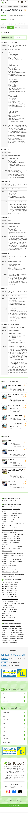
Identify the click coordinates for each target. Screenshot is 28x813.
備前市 (8, 632)
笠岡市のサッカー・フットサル (9, 511)
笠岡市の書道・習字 (7, 551)
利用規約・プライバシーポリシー (11, 802)
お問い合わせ (6, 800)
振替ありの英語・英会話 (8, 613)
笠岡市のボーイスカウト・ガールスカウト (12, 546)
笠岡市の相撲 (20, 553)
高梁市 (20, 630)
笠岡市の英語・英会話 (7, 530)
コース (10, 27)
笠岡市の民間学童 (6, 572)
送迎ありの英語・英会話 (8, 620)
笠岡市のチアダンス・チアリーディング (11, 542)
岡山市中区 (18, 626)
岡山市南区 (11, 628)
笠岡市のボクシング (7, 557)
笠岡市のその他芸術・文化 (8, 576)
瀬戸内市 (13, 632)
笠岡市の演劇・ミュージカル (9, 553)
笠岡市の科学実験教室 (15, 540)
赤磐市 (17, 632)
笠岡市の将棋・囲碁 (7, 561)
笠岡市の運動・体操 (7, 509)
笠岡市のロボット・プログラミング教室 (11, 559)
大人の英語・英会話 (7, 605)
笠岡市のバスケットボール (8, 519)
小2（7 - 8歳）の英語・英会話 (9, 592)
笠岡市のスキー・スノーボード (9, 527)
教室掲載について (14, 800)
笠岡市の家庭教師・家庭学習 (9, 565)
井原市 (12, 630)
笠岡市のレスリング (7, 563)
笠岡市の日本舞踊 (6, 567)
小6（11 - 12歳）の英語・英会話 (10, 601)
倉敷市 (16, 628)
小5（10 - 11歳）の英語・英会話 (10, 599)
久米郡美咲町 (5, 642)
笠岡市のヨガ (5, 532)
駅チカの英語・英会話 (7, 615)
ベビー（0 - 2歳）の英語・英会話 (10, 582)
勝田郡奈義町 (20, 638)
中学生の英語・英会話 (7, 603)
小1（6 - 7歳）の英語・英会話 (9, 590)
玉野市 (3, 630)
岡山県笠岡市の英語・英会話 (9, 501)
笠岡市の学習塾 (13, 532)
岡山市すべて (5, 626)
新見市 (3, 632)
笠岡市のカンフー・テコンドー (9, 569)
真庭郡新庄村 (20, 636)
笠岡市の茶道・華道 (17, 561)
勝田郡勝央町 (13, 638)
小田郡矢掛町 (13, 636)
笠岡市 (8, 630)
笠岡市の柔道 (5, 540)
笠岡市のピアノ (15, 517)
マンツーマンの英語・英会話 (9, 611)
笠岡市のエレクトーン (7, 521)
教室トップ (3, 27)
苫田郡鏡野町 (5, 638)
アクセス (24, 27)
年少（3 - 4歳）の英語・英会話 (9, 584)
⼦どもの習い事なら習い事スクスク (14, 805)
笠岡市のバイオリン (7, 534)
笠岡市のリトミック (18, 530)
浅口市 (8, 634)
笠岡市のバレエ (15, 536)
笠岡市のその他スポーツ (8, 574)
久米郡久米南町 (14, 640)
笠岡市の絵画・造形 (19, 555)
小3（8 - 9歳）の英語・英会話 (9, 594)
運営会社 (22, 802)
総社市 (16, 630)
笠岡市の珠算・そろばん (8, 555)
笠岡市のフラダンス (7, 548)
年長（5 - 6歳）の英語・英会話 (9, 588)
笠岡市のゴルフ (13, 515)
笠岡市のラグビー (6, 517)
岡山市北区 (12, 626)
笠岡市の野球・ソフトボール (17, 513)
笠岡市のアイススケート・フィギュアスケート (13, 523)
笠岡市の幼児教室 (6, 536)
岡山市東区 (4, 628)
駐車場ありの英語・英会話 (8, 618)
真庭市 (21, 632)
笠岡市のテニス (6, 513)
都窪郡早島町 (21, 634)
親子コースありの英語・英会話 (9, 609)
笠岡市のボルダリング (18, 534)
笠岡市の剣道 (5, 544)
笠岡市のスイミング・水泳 (8, 506)
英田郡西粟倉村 (6, 640)
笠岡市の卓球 (5, 515)
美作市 (3, 634)
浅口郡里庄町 (5, 636)
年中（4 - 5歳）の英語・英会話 (9, 586)
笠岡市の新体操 (16, 509)
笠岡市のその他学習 (19, 574)
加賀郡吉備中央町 (14, 642)
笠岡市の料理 (15, 572)
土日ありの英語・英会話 (8, 607)
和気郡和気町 (14, 634)
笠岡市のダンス (16, 538)
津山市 (20, 628)
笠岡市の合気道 (16, 548)
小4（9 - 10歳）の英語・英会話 (9, 597)
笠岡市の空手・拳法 (7, 538)
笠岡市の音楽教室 (6, 525)
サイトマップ (21, 800)
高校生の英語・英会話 (19, 603)
